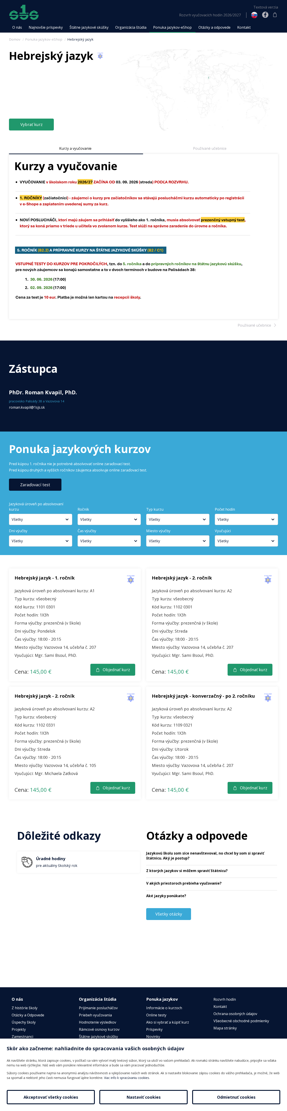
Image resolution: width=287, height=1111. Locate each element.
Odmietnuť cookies (236, 1097)
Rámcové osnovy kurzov (99, 1029)
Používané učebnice (209, 148)
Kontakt (220, 1006)
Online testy (156, 1015)
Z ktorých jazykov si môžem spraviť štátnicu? (187, 870)
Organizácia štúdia (97, 999)
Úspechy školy (24, 1022)
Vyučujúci (223, 530)
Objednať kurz (116, 669)
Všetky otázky (168, 914)
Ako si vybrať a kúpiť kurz (167, 1022)
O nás (17, 999)
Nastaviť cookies (143, 1097)
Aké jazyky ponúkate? (166, 895)
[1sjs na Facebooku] (265, 15)
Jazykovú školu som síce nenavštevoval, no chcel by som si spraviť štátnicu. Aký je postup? (205, 856)
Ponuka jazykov (162, 999)
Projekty (19, 1029)
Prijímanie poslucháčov (98, 1007)
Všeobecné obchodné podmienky (241, 1020)
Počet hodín (225, 509)
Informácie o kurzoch (164, 1007)
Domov (14, 39)
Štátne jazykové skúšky (98, 1036)
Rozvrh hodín (224, 999)
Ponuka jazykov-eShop (43, 39)
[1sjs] (24, 12)
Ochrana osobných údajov (235, 1013)
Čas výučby (87, 530)
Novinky (153, 1036)
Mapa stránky (225, 1028)
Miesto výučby (158, 530)
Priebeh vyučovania (95, 1015)
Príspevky (154, 1029)
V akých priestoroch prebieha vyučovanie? (184, 883)
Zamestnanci (22, 1036)
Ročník (83, 509)
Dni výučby (18, 530)
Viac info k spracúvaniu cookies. (127, 1078)
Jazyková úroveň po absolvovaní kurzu (36, 506)
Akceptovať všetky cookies (51, 1097)
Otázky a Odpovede (28, 1015)
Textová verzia (265, 7)
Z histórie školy (24, 1007)
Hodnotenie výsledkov (97, 1022)
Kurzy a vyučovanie (75, 148)
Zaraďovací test (35, 484)
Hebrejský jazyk (80, 39)
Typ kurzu (154, 509)
